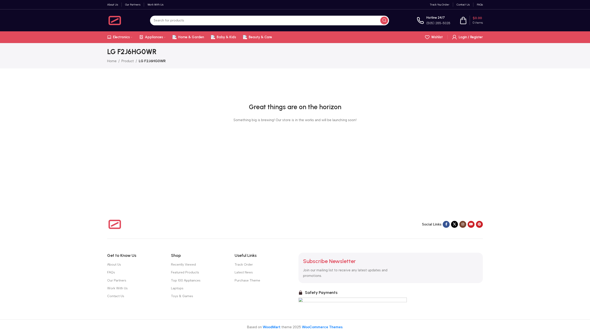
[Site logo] (114, 20)
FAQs (111, 272)
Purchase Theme (247, 280)
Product (127, 61)
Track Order (244, 265)
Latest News (244, 272)
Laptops (177, 288)
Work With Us (117, 288)
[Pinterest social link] (479, 224)
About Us (114, 265)
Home (112, 61)
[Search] (384, 20)
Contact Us (115, 296)
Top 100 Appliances (186, 280)
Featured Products (185, 272)
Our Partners (116, 280)
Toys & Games (182, 296)
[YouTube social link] (471, 224)
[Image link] (114, 224)
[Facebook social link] (446, 224)
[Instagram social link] (462, 224)
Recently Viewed (183, 265)
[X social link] (454, 224)
